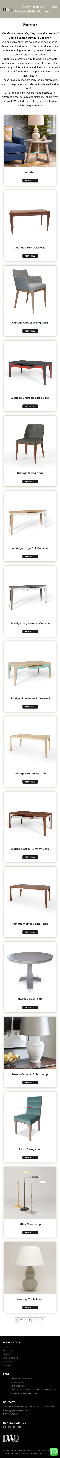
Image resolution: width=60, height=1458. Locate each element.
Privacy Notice (18, 1382)
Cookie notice (18, 1386)
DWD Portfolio (10, 1358)
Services (7, 1354)
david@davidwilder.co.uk (17, 1410)
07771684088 (11, 1414)
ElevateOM (18, 1453)
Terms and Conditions (22, 1379)
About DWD (8, 1350)
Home (6, 1347)
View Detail (30, 181)
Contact (7, 1365)
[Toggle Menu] (54, 6)
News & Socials (11, 1362)
